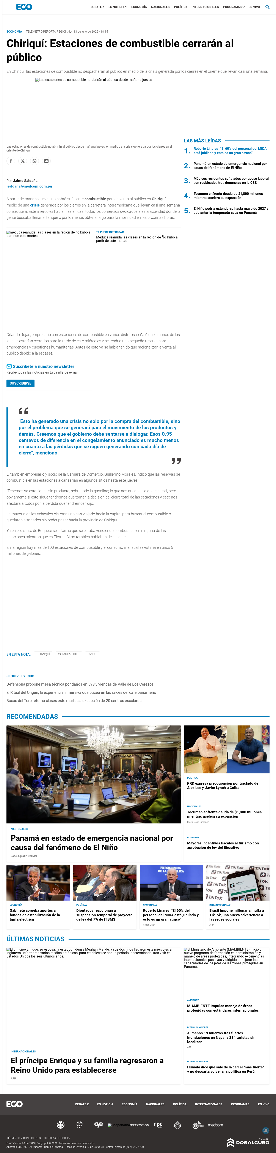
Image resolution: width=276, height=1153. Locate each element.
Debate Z (97, 6)
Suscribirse (20, 383)
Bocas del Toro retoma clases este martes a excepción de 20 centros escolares (73, 700)
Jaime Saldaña (25, 180)
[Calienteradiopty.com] (177, 1128)
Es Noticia (116, 6)
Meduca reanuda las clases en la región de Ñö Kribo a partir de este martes (137, 239)
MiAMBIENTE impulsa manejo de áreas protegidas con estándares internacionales (223, 1008)
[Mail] (46, 161)
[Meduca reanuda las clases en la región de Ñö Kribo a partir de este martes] (49, 236)
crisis (35, 205)
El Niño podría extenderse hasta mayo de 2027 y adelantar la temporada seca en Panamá (231, 211)
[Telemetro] (60, 1128)
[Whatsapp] (34, 161)
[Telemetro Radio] (196, 1128)
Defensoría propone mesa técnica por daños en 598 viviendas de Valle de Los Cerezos (80, 684)
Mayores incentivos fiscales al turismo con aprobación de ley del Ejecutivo (223, 845)
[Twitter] (22, 161)
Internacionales (205, 6)
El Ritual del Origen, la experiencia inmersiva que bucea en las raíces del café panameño (81, 692)
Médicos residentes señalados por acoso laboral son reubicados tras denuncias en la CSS (231, 181)
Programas (232, 6)
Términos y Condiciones (23, 1138)
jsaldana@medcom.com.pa (29, 186)
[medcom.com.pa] (215, 1128)
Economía (139, 6)
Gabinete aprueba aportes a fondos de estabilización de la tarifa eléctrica (35, 915)
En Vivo (254, 6)
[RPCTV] (79, 1128)
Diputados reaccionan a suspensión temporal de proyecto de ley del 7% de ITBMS (104, 915)
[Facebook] (11, 161)
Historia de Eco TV (57, 1138)
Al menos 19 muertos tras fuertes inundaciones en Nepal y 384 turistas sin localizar (221, 1037)
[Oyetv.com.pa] (98, 1128)
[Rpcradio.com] (158, 1128)
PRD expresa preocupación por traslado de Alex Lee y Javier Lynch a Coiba (222, 785)
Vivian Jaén (149, 925)
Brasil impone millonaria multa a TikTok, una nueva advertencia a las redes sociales (236, 915)
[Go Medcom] (139, 1128)
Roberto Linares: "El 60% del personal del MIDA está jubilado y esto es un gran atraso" (230, 151)
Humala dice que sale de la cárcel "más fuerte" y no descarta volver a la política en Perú (225, 1069)
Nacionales (160, 6)
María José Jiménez (198, 822)
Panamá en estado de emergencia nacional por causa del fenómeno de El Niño (230, 166)
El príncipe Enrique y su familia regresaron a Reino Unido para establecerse (87, 1065)
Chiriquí (43, 654)
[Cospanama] (119, 1125)
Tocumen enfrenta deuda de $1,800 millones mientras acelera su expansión (228, 196)
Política (180, 6)
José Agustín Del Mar (24, 856)
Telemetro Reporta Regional (48, 31)
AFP (211, 925)
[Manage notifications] (265, 1130)
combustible (69, 654)
